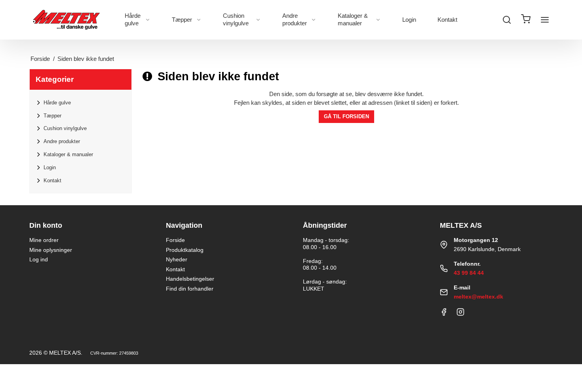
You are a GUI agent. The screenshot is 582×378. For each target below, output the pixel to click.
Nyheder (176, 259)
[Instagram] (460, 314)
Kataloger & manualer (353, 19)
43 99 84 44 (469, 273)
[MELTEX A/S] (66, 20)
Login (409, 19)
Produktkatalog (185, 250)
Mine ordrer (44, 240)
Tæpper (182, 19)
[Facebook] (444, 314)
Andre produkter (294, 19)
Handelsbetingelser (190, 279)
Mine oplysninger (50, 250)
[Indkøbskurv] (526, 20)
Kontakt (447, 19)
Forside (175, 240)
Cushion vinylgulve (236, 19)
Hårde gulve (133, 19)
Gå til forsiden (346, 116)
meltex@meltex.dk (478, 296)
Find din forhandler (189, 288)
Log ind (38, 259)
